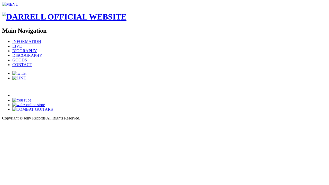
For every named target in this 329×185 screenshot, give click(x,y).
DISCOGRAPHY (27, 55)
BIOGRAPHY (24, 51)
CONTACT (22, 64)
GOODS (19, 60)
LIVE (17, 46)
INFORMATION (26, 41)
